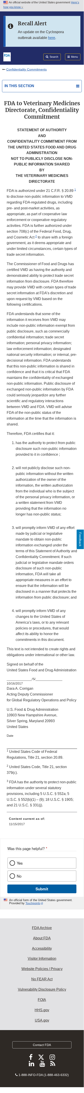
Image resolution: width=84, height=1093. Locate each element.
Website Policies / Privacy (42, 969)
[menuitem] (42, 823)
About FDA (42, 938)
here (51, 38)
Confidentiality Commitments (26, 69)
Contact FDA (42, 1045)
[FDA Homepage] (7, 56)
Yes (20, 863)
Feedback (80, 539)
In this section (19, 86)
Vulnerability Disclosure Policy (42, 989)
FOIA (42, 1000)
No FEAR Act (41, 979)
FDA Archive (42, 928)
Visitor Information (42, 958)
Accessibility (42, 948)
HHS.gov (42, 1010)
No (19, 876)
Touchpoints (32, 903)
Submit (42, 888)
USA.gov (42, 1020)
